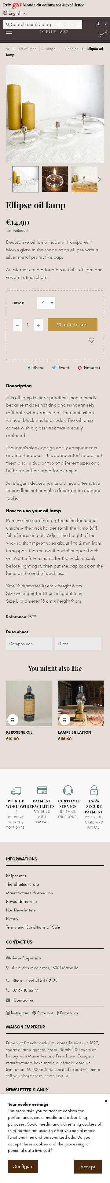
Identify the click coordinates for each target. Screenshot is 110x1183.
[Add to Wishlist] (91, 340)
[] (64, 719)
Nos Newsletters (21, 910)
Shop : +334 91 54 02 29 (35, 980)
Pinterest (92, 367)
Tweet (63, 367)
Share (38, 367)
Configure (23, 1166)
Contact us (23, 1000)
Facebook (69, 1013)
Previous (11, 179)
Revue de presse (21, 901)
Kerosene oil (19, 732)
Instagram (20, 1013)
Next (99, 179)
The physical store (22, 884)
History (12, 918)
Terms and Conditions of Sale (33, 927)
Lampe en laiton (74, 732)
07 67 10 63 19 (25, 990)
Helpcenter (16, 875)
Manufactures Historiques (29, 893)
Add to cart (75, 325)
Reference (16, 616)
